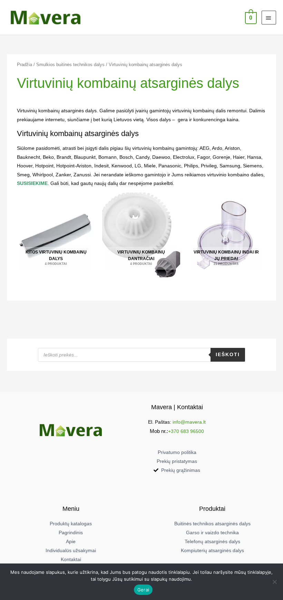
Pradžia (24, 64)
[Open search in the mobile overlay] (141, 355)
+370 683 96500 (186, 431)
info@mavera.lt (189, 422)
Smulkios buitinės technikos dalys (70, 64)
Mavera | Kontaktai (177, 407)
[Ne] (274, 581)
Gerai (143, 589)
